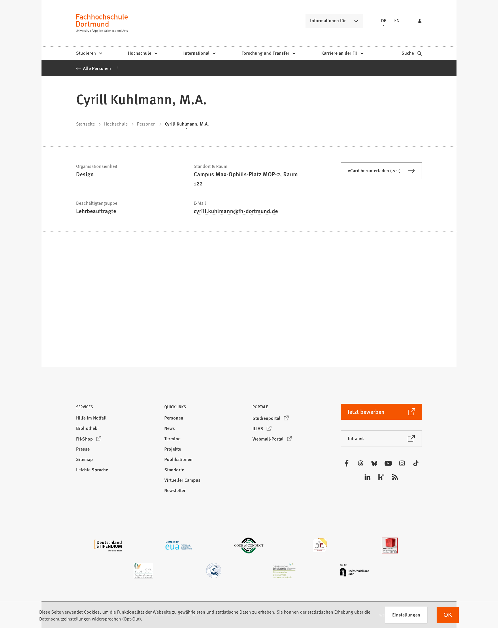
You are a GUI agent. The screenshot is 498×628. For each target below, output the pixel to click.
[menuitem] (89, 53)
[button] (116, 408)
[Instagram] (402, 463)
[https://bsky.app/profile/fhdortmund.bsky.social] (374, 463)
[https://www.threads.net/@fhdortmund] (360, 463)
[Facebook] (347, 463)
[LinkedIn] (367, 477)
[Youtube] (388, 463)
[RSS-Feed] (395, 477)
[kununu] (381, 477)
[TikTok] (416, 463)
